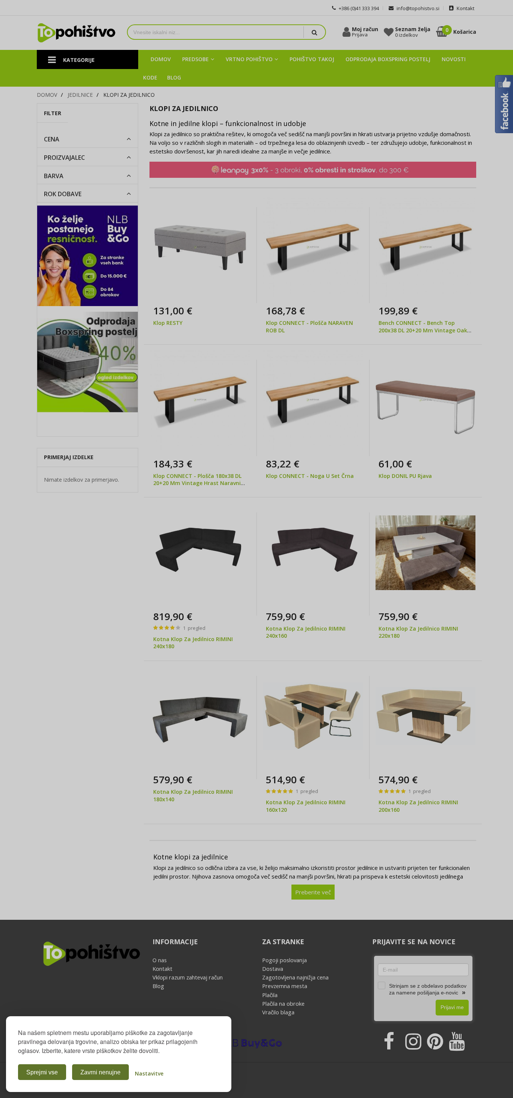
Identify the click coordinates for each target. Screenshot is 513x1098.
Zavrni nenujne (100, 1072)
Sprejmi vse (42, 1072)
